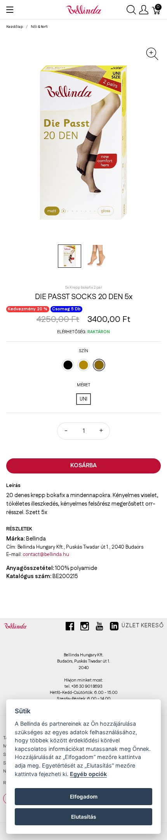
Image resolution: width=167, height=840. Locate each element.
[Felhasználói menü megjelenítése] (143, 9)
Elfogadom (83, 797)
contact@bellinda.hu (46, 554)
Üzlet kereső (143, 626)
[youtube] (99, 629)
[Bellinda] (83, 9)
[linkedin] (114, 629)
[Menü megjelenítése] (10, 9)
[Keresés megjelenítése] (131, 9)
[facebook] (70, 629)
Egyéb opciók (88, 774)
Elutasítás (83, 817)
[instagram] (84, 629)
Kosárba (83, 465)
